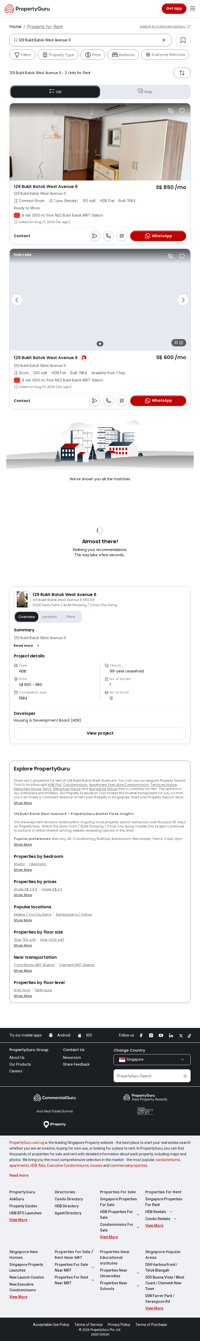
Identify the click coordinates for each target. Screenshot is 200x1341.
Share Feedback (76, 1064)
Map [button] (148, 91)
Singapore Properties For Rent (163, 1202)
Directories (65, 1192)
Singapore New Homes (23, 1254)
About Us (16, 1057)
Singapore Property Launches (26, 1267)
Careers (15, 1071)
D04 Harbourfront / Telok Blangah (161, 1267)
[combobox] (89, 40)
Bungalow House (103, 789)
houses (96, 1165)
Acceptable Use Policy (51, 1325)
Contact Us (74, 1049)
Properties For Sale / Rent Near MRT (74, 1254)
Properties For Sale (118, 1192)
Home (15, 26)
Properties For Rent (163, 1192)
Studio (19, 864)
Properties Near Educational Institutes (115, 1257)
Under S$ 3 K (52, 889)
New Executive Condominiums (22, 1287)
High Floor (22, 990)
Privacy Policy (119, 1325)
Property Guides (23, 1206)
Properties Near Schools (113, 1286)
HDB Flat (54, 784)
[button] (27, 646)
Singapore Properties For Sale (118, 1202)
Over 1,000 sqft (52, 940)
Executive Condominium (128, 784)
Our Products (20, 1064)
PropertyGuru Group (28, 1049)
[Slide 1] (100, 344)
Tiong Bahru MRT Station (34, 965)
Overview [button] (26, 616)
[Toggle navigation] (193, 8)
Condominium (75, 784)
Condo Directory (69, 1199)
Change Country (129, 1050)
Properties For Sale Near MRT (71, 1267)
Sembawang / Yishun (74, 914)
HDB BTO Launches (25, 1213)
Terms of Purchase (151, 1325)
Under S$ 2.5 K (25, 889)
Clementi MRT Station (77, 965)
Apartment (98, 784)
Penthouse (43, 990)
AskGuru (16, 1199)
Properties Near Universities (113, 1273)
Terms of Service (88, 1325)
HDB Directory (67, 1206)
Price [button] (70, 616)
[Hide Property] (170, 110)
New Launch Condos (26, 1277)
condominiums (167, 1160)
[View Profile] (23, 254)
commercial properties (128, 1165)
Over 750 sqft (25, 940)
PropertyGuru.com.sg (26, 1143)
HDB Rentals (155, 1212)
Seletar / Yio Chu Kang (32, 914)
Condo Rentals (157, 1219)
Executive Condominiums (68, 1165)
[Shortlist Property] (182, 110)
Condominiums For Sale (116, 1227)
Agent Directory (68, 1213)
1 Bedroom (38, 864)
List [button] (58, 91)
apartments (19, 1165)
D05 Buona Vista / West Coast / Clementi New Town (164, 1283)
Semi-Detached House (61, 789)
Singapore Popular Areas (163, 1254)
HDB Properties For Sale (116, 1215)
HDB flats (38, 1165)
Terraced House (164, 784)
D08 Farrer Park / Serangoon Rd (159, 1299)
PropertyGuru (22, 1192)
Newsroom (72, 1057)
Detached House (27, 789)
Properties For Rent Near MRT (71, 1280)
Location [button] (49, 616)
